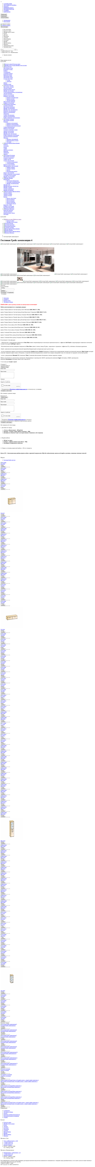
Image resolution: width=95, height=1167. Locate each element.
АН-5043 (3, 941)
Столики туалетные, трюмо (11, 129)
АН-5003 (3, 1007)
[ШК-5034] (4, 884)
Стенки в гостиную (9, 158)
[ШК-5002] (4, 906)
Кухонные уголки (8, 69)
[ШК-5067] (4, 773)
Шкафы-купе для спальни (10, 133)
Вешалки (6, 151)
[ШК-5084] (4, 717)
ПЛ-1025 (3, 913)
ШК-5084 (3, 719)
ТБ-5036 (3, 646)
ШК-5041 (3, 874)
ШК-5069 (3, 763)
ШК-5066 (3, 780)
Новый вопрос (4, 397)
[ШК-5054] (4, 795)
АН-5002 (3, 1013)
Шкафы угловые (8, 187)
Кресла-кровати (11, 199)
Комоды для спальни (9, 128)
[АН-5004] (3, 1000)
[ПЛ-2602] (3, 462)
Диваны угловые (8, 194)
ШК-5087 (3, 563)
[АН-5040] (3, 945)
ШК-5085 (3, 569)
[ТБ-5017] (12, 511)
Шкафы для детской (9, 91)
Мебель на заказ (17, 219)
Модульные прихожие (9, 107)
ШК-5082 (3, 747)
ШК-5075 (3, 546)
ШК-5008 (3, 902)
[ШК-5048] (4, 812)
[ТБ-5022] (3, 678)
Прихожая (12, 226)
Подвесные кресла (11, 203)
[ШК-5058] (4, 573)
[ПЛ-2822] (3, 695)
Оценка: (3, 379)
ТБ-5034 (3, 652)
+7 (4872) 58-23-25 (8, 1142)
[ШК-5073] (4, 556)
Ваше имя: (3, 368)
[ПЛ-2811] (3, 740)
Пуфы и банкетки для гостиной (12, 174)
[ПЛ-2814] (3, 706)
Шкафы (11, 178)
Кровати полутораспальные (14, 125)
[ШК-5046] (4, 845)
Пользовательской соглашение (11, 1116)
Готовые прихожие (8, 105)
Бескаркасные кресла (12, 171)
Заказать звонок (8, 55)
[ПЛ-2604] (3, 517)
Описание (6, 298)
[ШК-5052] (4, 807)
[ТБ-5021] (3, 684)
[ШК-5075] (4, 545)
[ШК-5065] (4, 784)
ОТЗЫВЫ (6, 10)
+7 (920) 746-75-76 (8, 1143)
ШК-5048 (3, 814)
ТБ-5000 (3, 691)
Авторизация (7, 20)
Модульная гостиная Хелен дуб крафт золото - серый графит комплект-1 (19, 1103)
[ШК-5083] (4, 528)
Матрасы (6, 137)
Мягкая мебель (16, 191)
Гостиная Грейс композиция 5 (8, 1025)
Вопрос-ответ (7, 300)
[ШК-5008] (4, 901)
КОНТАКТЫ (7, 11)
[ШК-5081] (4, 751)
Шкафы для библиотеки (13, 183)
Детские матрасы (8, 93)
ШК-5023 (3, 891)
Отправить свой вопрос (6, 422)
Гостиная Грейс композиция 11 (8, 1059)
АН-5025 (3, 958)
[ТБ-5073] (3, 584)
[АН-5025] (3, 957)
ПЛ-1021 (3, 924)
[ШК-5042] (4, 867)
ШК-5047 (3, 840)
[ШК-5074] (4, 551)
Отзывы (6, 299)
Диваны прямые (8, 192)
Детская (11, 223)
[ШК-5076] (4, 539)
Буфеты (5, 70)
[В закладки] (8, 472)
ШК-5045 (3, 852)
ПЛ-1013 (3, 930)
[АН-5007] (12, 989)
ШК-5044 (3, 857)
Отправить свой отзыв (6, 390)
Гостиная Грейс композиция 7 (8, 1036)
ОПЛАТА (6, 6)
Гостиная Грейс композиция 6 (8, 1031)
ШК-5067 (3, 774)
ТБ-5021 (3, 685)
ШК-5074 (3, 552)
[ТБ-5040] (3, 601)
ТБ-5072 (3, 591)
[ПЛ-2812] (3, 734)
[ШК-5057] (4, 579)
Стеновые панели (8, 73)
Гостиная (11, 224)
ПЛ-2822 (3, 696)
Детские (11, 85)
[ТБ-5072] (3, 590)
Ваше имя (3, 398)
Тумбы (5, 148)
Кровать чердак (10, 99)
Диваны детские (8, 195)
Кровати (6, 121)
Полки (5, 147)
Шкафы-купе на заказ (12, 222)
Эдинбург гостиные (6, 1076)
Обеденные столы (8, 77)
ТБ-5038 (3, 635)
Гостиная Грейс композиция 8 (8, 1042)
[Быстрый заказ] (6, 291)
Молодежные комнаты (9, 101)
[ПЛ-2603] (3, 523)
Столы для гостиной (9, 160)
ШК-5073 (3, 558)
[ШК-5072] (4, 473)
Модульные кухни (8, 68)
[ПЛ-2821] (3, 700)
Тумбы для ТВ (7, 159)
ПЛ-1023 (3, 919)
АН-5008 (3, 963)
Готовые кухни (7, 84)
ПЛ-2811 (3, 741)
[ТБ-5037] (3, 639)
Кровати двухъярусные (12, 97)
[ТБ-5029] (3, 661)
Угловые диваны (11, 168)
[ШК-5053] (4, 801)
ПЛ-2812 (3, 735)
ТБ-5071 (3, 597)
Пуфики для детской (9, 103)
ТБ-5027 (3, 674)
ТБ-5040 (3, 602)
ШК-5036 (3, 880)
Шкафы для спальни (9, 132)
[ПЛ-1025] (3, 912)
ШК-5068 (3, 769)
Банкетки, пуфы (8, 205)
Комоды (6, 144)
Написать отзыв (4, 367)
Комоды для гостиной (9, 164)
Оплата (5, 1113)
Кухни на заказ (16, 64)
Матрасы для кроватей (12, 139)
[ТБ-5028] (3, 667)
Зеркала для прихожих (9, 116)
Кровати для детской (9, 96)
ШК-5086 (3, 713)
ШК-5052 (3, 808)
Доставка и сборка (8, 302)
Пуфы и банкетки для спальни (11, 135)
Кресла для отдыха (11, 198)
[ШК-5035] (4, 479)
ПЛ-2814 (3, 707)
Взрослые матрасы (8, 210)
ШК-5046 (3, 846)
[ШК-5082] (4, 745)
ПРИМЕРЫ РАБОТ (9, 7)
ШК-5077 (3, 535)
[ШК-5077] (4, 534)
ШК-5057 (3, 580)
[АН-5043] (3, 940)
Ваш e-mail (3, 401)
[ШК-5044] (4, 856)
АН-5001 (3, 1018)
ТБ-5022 (3, 679)
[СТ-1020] (3, 723)
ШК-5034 (3, 885)
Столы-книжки (10, 163)
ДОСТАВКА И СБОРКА (10, 5)
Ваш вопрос (4, 404)
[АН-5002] (3, 1011)
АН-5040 (3, 947)
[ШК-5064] (4, 790)
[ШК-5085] (4, 567)
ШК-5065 (3, 786)
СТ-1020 (3, 724)
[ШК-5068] (4, 768)
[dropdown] (1, 1)
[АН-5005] (3, 995)
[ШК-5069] (4, 762)
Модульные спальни (9, 120)
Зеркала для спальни (9, 131)
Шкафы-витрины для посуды (11, 186)
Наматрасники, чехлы (9, 213)
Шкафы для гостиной (9, 176)
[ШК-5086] (4, 712)
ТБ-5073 (3, 585)
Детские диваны (8, 88)
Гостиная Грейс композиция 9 (8, 1048)
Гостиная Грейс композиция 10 (8, 1053)
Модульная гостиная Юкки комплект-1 (10, 1087)
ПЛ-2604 (3, 518)
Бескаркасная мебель (9, 207)
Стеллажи (6, 146)
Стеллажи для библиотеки (13, 182)
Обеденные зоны (8, 76)
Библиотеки (7, 179)
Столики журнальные (12, 162)
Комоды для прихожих (9, 112)
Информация (4, 1108)
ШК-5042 (3, 868)
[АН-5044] (3, 934)
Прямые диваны (11, 167)
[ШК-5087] (4, 562)
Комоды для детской (9, 95)
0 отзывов (3, 294)
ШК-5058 (3, 574)
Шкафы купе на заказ (21, 65)
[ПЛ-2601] (3, 468)
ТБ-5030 (3, 657)
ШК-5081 (3, 752)
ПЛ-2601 (3, 469)
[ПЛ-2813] (3, 728)
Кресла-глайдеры (11, 202)
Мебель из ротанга (8, 150)
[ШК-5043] (4, 862)
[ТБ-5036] (3, 645)
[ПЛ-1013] (3, 929)
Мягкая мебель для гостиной (11, 166)
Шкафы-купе (7, 184)
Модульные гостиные (9, 156)
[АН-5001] (3, 1017)
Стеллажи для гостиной (10, 175)
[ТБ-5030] (3, 656)
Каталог (3, 1119)
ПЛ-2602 (3, 464)
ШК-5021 (3, 896)
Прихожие (13, 104)
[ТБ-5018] (3, 485)
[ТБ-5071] (3, 595)
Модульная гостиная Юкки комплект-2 (10, 1092)
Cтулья (8, 80)
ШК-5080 (3, 758)
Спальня (11, 227)
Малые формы (16, 143)
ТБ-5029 (3, 663)
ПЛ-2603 (3, 524)
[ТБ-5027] (3, 673)
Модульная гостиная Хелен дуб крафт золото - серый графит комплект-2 (19, 1081)
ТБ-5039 (3, 629)
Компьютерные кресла (9, 89)
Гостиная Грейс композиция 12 (8, 1064)
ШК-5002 (3, 908)
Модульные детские (9, 86)
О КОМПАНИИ (8, 3)
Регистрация (7, 21)
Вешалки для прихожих (10, 111)
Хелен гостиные (5, 1070)
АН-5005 (3, 996)
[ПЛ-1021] (3, 923)
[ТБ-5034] (3, 650)
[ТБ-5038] (3, 633)
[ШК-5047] (12, 839)
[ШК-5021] (4, 895)
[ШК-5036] (4, 878)
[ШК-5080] (4, 756)
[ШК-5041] (4, 873)
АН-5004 (3, 1002)
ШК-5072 (3, 475)
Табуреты (9, 81)
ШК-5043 (3, 863)
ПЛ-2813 (3, 730)
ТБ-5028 (3, 668)
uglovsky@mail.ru (8, 1145)
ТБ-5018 (3, 486)
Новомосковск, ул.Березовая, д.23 (12, 1152)
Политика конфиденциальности (12, 1114)
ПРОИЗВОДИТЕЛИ (9, 9)
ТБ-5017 (3, 513)
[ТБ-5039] (12, 628)
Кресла (8, 170)
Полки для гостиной (9, 172)
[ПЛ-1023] (3, 917)
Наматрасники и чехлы (12, 140)
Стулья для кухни (8, 78)
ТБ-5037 (3, 640)
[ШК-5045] (4, 850)
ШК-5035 (3, 480)
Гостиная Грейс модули (9, 460)
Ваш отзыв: (3, 371)
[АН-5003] (3, 1006)
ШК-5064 (3, 791)
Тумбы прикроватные (9, 127)
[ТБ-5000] (3, 689)
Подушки (9, 141)
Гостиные (12, 155)
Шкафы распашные (8, 190)
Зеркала (5, 154)
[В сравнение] (9, 472)
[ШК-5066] (4, 779)
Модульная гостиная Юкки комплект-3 (10, 1098)
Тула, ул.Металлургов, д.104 (11, 1141)
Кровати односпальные (12, 124)
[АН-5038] (3, 951)
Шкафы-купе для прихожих (11, 109)
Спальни (11, 119)
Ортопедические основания (11, 136)
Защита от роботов (5, 382)
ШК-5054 (3, 797)
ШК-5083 (3, 530)
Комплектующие (8, 74)
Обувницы (6, 113)
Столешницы (7, 72)
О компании (7, 1110)
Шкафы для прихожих (9, 108)
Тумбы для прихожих (9, 115)
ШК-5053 (3, 802)
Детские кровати (11, 100)
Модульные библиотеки (13, 180)
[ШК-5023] (4, 889)
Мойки (5, 82)
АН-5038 (3, 952)
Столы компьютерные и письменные (13, 92)
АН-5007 (3, 990)
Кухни (10, 66)
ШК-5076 (3, 541)
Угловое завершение (9, 188)
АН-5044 (3, 936)
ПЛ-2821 (3, 702)
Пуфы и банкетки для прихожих (12, 117)
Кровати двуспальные (12, 123)
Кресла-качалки (10, 201)
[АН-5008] (3, 962)
